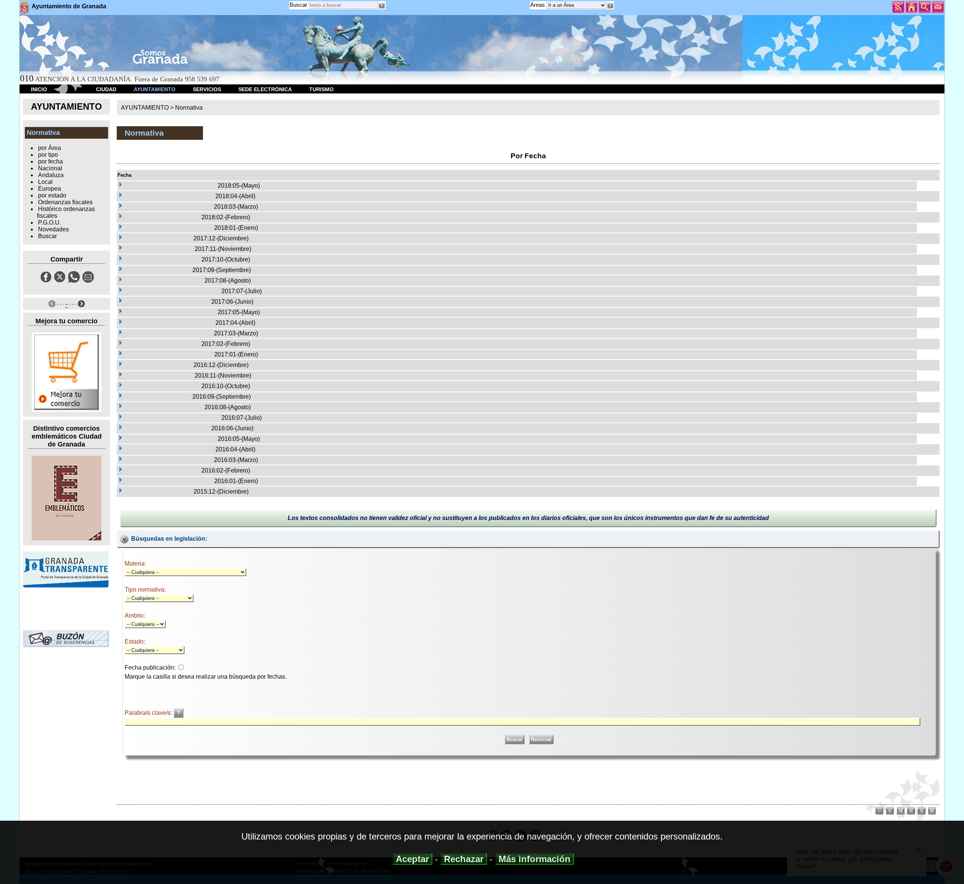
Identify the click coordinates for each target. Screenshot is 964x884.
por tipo (48, 154)
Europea (49, 188)
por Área (49, 148)
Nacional (50, 168)
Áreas (538, 5)
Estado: (135, 641)
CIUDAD (106, 89)
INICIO (39, 89)
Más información (534, 859)
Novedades (53, 229)
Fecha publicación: (150, 667)
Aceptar (413, 859)
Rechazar (463, 859)
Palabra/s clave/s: (149, 713)
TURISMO (321, 89)
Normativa (189, 107)
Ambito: (135, 615)
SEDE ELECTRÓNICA (265, 89)
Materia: (135, 563)
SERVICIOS (207, 89)
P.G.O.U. (49, 222)
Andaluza (51, 175)
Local (45, 182)
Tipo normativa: (145, 589)
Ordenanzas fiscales (65, 202)
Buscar (298, 5)
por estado (52, 195)
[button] (610, 5)
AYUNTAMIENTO (154, 89)
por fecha (50, 161)
